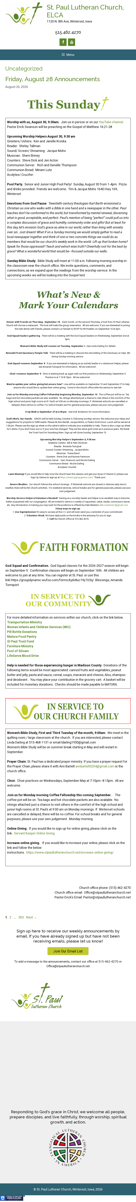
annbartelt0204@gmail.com (94, 766)
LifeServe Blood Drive (23, 656)
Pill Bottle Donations (22, 632)
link (64, 512)
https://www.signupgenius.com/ (76, 477)
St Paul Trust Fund (20, 641)
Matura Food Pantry (21, 636)
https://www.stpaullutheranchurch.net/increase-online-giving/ (70, 852)
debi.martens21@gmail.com (113, 505)
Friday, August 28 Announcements (52, 79)
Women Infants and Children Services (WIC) (39, 627)
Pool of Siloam (18, 651)
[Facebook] (63, 42)
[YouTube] (71, 42)
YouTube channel (111, 122)
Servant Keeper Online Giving (34, 833)
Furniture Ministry (20, 646)
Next (31, 917)
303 (21, 917)
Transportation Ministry (24, 622)
